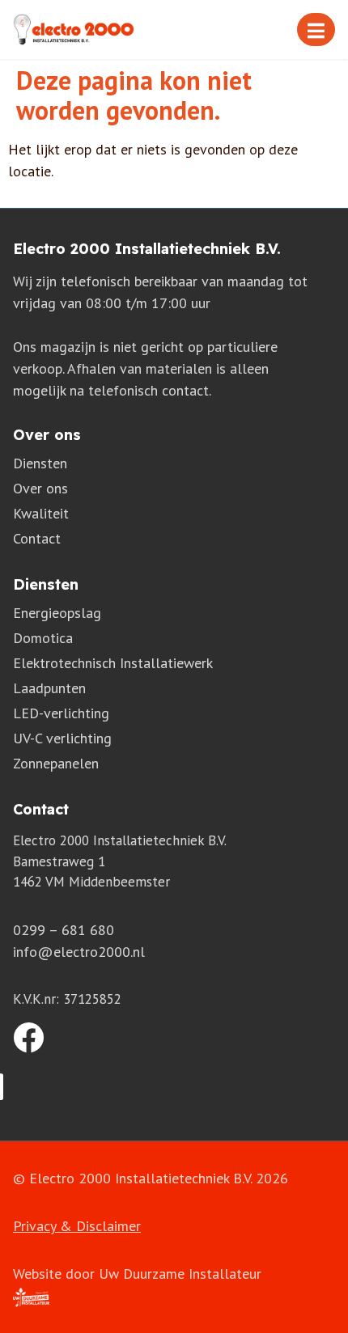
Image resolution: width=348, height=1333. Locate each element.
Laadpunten (49, 688)
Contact (37, 538)
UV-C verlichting (62, 738)
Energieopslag (57, 612)
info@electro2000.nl (79, 951)
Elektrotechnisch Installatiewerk (113, 663)
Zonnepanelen (56, 763)
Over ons (40, 488)
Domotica (43, 637)
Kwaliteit (41, 513)
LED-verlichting (61, 713)
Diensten (40, 463)
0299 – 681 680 (63, 929)
